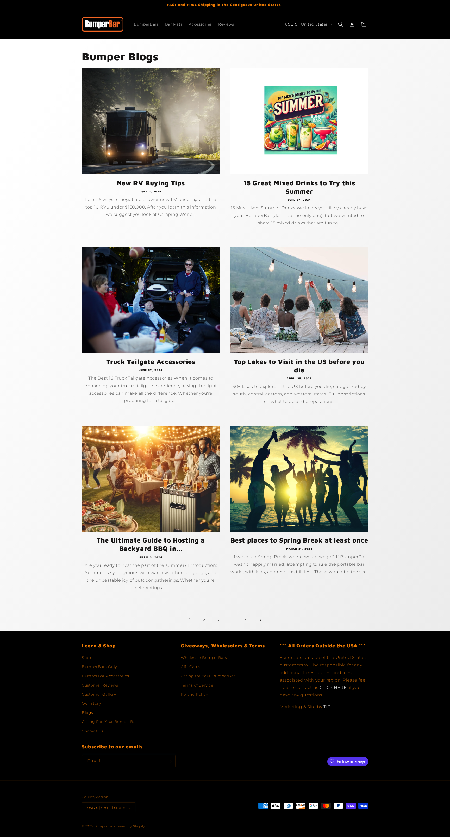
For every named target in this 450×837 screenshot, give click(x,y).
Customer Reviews (100, 685)
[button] (340, 24)
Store (87, 657)
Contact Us (93, 731)
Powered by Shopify (129, 826)
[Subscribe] (169, 761)
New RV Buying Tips (151, 183)
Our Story (91, 703)
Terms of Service (197, 685)
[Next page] (260, 620)
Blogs (87, 712)
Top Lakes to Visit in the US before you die (299, 366)
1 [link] (190, 619)
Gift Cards (191, 666)
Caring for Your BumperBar (208, 676)
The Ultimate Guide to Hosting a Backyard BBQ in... (151, 544)
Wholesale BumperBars (204, 657)
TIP (326, 706)
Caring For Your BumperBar (109, 721)
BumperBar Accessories (105, 676)
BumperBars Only (99, 666)
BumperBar (104, 826)
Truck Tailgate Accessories (150, 361)
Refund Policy (194, 694)
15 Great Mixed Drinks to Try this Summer (299, 187)
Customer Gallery (99, 694)
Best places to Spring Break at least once (299, 540)
